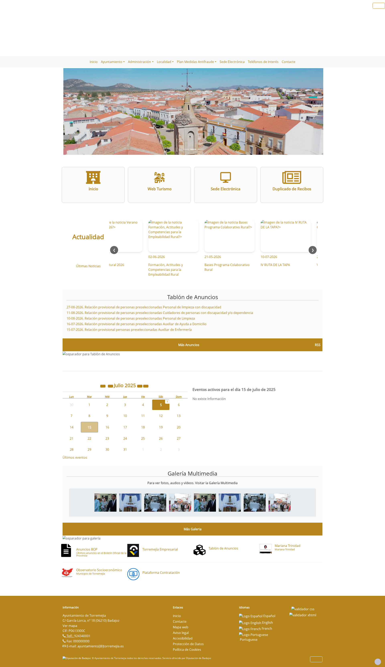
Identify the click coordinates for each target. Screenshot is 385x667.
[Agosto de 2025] (145, 386)
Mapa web (180, 627)
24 (125, 438)
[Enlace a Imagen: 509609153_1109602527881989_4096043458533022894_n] (105, 502)
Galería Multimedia (192, 473)
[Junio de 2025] (111, 386)
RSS (317, 345)
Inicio (94, 62)
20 (178, 427)
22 (89, 438)
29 (89, 449)
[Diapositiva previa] (82, 111)
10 (125, 416)
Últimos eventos (75, 457)
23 (107, 438)
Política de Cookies (187, 649)
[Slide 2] (201, 149)
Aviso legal (181, 633)
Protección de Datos (188, 644)
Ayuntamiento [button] (111, 62)
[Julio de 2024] (103, 386)
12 (161, 416)
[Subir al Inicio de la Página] (378, 662)
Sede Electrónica (232, 62)
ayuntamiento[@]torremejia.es (100, 646)
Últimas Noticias (88, 266)
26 (161, 438)
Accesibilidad (182, 638)
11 (143, 416)
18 (143, 427)
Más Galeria (193, 529)
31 (125, 449)
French (266, 628)
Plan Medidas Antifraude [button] (195, 62)
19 (161, 427)
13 (178, 416)
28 (71, 449)
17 (125, 427)
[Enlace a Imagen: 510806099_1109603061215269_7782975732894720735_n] (155, 502)
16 (107, 427)
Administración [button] (139, 62)
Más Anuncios (188, 345)
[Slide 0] (186, 149)
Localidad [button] (164, 62)
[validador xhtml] (302, 614)
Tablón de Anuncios (192, 297)
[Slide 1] (193, 149)
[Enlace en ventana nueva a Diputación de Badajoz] (77, 658)
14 (71, 427)
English (267, 622)
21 (71, 438)
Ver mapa (70, 625)
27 (178, 438)
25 (143, 438)
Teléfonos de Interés (263, 62)
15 (89, 427)
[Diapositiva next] (303, 111)
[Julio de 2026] (140, 386)
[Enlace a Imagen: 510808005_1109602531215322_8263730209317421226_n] (180, 502)
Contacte (288, 62)
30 (107, 449)
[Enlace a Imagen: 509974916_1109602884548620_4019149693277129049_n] (130, 502)
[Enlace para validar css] (302, 608)
